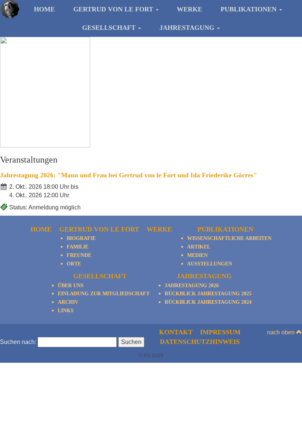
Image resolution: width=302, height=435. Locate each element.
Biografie (81, 238)
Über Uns (71, 285)
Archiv (68, 302)
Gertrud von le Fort (114, 9)
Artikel (198, 247)
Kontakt (176, 332)
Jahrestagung (187, 27)
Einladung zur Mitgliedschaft (104, 293)
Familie (77, 247)
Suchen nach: (18, 342)
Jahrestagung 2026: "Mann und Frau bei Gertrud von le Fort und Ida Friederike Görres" (128, 175)
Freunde (79, 255)
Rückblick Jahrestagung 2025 (208, 293)
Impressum (220, 332)
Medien (197, 255)
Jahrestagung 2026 (192, 285)
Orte (74, 264)
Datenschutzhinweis (200, 341)
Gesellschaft (109, 27)
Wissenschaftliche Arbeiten (229, 238)
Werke (189, 9)
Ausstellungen (209, 264)
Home (44, 9)
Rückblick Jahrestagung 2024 (208, 302)
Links (66, 310)
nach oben (281, 332)
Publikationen (249, 9)
